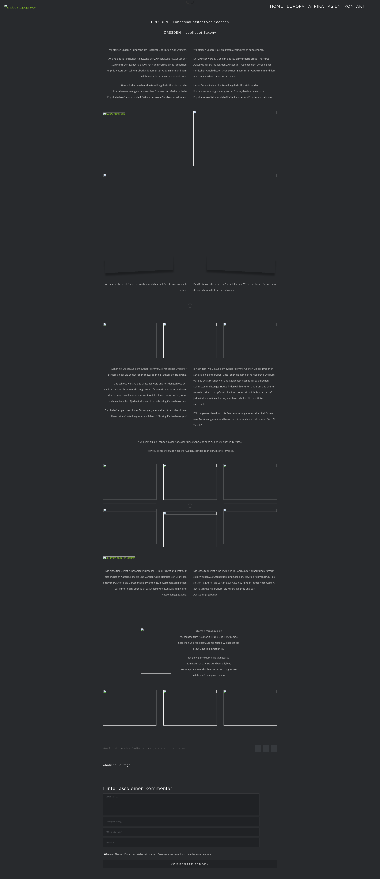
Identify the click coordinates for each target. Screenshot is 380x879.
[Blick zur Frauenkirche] (250, 691)
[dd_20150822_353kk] (190, 465)
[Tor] (129, 510)
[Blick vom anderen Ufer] (119, 557)
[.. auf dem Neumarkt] (190, 691)
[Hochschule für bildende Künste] (250, 510)
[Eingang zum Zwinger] (235, 112)
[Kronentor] (114, 114)
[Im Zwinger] (190, 175)
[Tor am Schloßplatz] (129, 465)
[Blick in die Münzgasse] (156, 629)
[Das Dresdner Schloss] (129, 324)
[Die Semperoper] (190, 324)
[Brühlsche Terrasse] (250, 465)
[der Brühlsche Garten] (190, 513)
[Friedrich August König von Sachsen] (129, 691)
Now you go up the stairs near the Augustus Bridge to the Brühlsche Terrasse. (190, 450)
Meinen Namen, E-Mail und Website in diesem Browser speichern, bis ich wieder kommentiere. (159, 854)
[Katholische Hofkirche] (250, 324)
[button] (370, 6)
